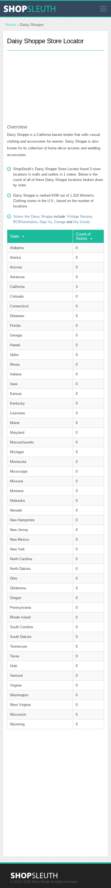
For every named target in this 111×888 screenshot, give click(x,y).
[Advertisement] (55, 84)
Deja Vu (46, 222)
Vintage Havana (79, 216)
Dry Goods (81, 222)
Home (10, 24)
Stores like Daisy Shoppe (33, 216)
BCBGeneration (25, 222)
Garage (59, 222)
